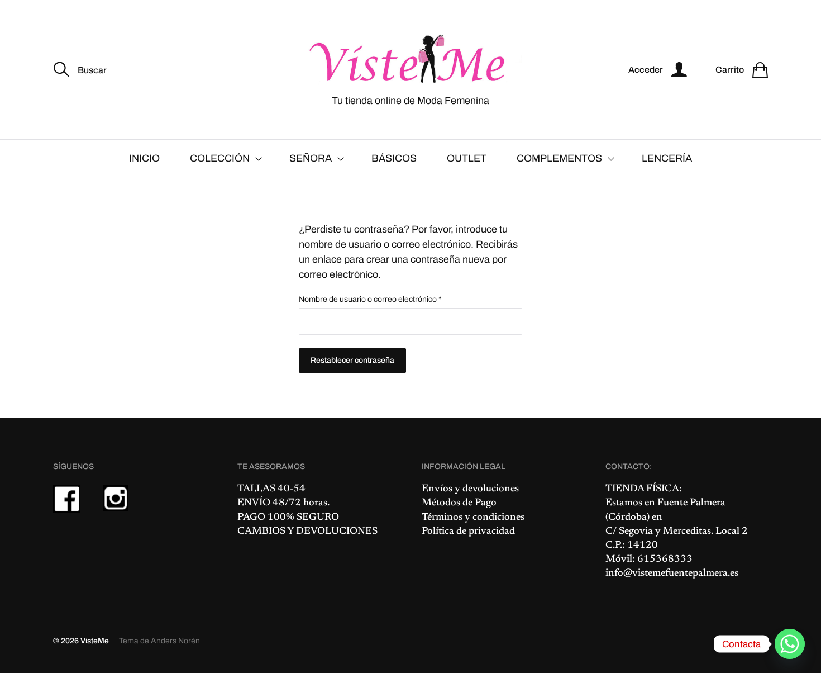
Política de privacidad (468, 532)
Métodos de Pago (459, 503)
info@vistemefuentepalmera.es (671, 573)
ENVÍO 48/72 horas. (283, 503)
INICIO (144, 158)
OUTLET (466, 158)
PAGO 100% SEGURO (288, 518)
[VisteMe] (410, 60)
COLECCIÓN (220, 158)
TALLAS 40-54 (271, 489)
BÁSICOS (394, 158)
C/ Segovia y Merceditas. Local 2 (676, 532)
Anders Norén (175, 641)
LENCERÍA (667, 158)
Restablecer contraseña (352, 360)
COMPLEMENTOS (559, 158)
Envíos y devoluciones (470, 489)
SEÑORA (310, 158)
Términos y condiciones (473, 518)
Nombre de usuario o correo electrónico (389, 300)
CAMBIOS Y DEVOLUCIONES (307, 532)
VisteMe (94, 641)
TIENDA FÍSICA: (643, 489)
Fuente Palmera (691, 503)
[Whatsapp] (790, 644)
